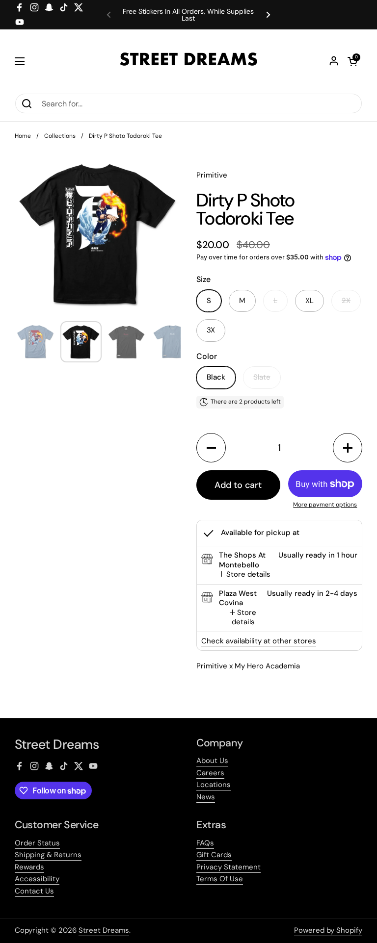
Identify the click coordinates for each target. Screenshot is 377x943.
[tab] (244, 575)
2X (346, 301)
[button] (352, 61)
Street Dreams (104, 930)
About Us (212, 760)
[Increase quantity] (347, 447)
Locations (213, 785)
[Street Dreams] (188, 61)
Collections (60, 136)
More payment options (325, 505)
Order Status (37, 843)
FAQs (205, 843)
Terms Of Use (219, 879)
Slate (261, 377)
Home (23, 136)
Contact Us (34, 891)
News (205, 797)
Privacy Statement (228, 867)
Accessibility (37, 879)
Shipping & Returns (48, 855)
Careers (210, 773)
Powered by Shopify (328, 930)
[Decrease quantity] (211, 447)
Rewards (29, 867)
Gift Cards (214, 855)
